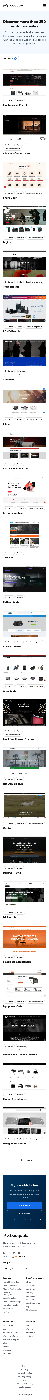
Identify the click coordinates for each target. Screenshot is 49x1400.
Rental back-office (11, 1282)
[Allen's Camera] (24, 623)
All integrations (32, 1310)
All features (8, 1308)
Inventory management (9, 1293)
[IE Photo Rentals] (24, 490)
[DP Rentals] (24, 894)
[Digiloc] (24, 219)
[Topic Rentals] (24, 263)
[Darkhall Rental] (24, 849)
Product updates (10, 1332)
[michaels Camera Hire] (24, 128)
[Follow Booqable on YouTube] (19, 1253)
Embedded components (12, 149)
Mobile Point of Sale (12, 1289)
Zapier (29, 1306)
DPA (24, 1380)
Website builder (10, 1298)
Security (24, 1369)
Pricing (6, 1312)
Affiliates (7, 1353)
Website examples (11, 1339)
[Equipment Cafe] (24, 983)
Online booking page (12, 1301)
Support (6, 1329)
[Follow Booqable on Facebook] (4, 1253)
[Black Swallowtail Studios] (24, 714)
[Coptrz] (24, 805)
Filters (12, 58)
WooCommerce (33, 1303)
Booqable (20, 100)
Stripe (28, 1282)
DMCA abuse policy (24, 1383)
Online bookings (10, 1285)
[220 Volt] (24, 534)
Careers (29, 1329)
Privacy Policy (24, 1376)
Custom (19, 193)
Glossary (7, 1350)
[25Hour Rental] (24, 579)
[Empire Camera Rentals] (24, 939)
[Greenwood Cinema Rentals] (24, 1029)
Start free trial (24, 1205)
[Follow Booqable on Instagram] (9, 1253)
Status (24, 1366)
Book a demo (24, 1213)
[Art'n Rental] (24, 668)
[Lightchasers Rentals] (24, 82)
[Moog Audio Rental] (24, 1120)
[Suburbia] (24, 354)
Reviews (29, 1336)
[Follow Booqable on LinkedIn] (14, 1253)
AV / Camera (9, 100)
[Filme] (24, 401)
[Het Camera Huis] (24, 760)
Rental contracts (10, 1305)
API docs (6, 1346)
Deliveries (30, 1285)
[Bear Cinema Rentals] (24, 445)
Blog (5, 1343)
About (28, 1325)
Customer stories (10, 1336)
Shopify (19, 282)
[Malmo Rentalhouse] (24, 1076)
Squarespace (21, 145)
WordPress (20, 238)
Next (28, 1160)
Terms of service (24, 1373)
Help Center (8, 1325)
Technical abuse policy (25, 1387)
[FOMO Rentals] (24, 308)
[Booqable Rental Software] (13, 5)
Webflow (30, 1299)
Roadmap (30, 1332)
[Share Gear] (24, 175)
